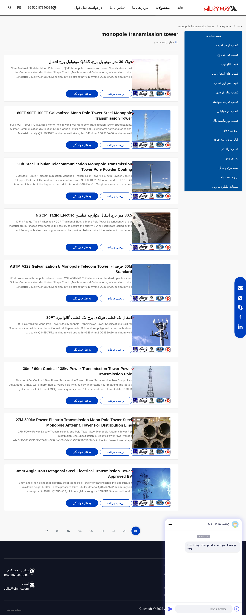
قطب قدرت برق (227, 54)
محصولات (162, 8)
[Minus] (170, 524)
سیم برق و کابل (228, 167)
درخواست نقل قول (88, 8)
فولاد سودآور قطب (226, 83)
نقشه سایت (14, 609)
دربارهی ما (140, 8)
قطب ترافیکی (229, 149)
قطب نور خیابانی (227, 111)
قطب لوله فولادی (227, 92)
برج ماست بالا (229, 177)
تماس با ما (117, 8)
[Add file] (236, 609)
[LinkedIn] (240, 327)
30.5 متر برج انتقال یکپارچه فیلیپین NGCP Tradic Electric (84, 215)
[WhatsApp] (240, 298)
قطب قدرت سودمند (225, 101)
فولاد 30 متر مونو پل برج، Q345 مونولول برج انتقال (90, 62)
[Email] (240, 288)
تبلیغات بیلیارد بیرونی (225, 186)
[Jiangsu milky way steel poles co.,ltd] (222, 8)
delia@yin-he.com (16, 588)
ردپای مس (231, 158)
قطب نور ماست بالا (225, 120)
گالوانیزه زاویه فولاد (226, 139)
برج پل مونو (231, 130)
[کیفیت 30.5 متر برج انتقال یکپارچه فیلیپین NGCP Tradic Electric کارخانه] (151, 231)
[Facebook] (240, 317)
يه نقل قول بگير (82, 93)
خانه (180, 8)
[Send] (170, 609)
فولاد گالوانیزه (229, 64)
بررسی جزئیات (116, 93)
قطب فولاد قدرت (227, 45)
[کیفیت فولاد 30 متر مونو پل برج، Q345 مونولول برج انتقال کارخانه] (151, 78)
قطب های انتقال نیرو (225, 73)
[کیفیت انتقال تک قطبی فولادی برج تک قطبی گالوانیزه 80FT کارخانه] (151, 334)
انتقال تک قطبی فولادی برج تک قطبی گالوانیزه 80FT (89, 317)
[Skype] (240, 307)
